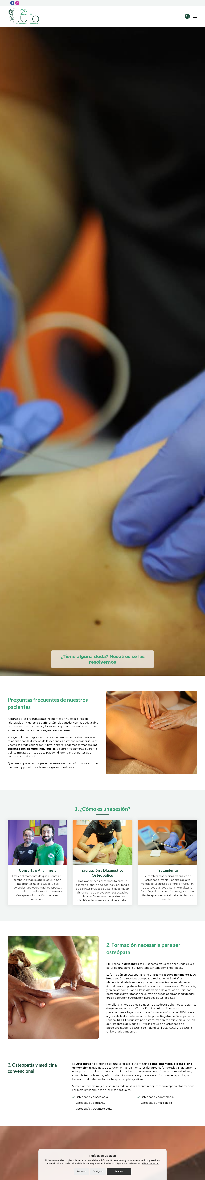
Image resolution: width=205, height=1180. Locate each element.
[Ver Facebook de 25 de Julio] (12, 3)
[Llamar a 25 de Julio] (187, 16)
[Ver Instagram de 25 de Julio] (17, 3)
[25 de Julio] (24, 16)
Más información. (150, 1163)
